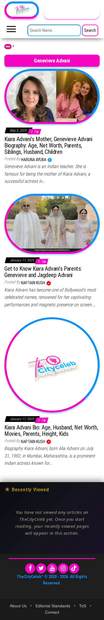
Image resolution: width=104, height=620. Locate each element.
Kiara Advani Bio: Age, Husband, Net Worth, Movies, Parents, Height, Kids (51, 430)
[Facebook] (30, 568)
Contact (52, 612)
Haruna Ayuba (34, 159)
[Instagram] (63, 568)
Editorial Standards (53, 606)
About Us (18, 606)
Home (8, 46)
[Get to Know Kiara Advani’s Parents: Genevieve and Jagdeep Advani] (52, 223)
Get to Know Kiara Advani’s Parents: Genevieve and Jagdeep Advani (43, 271)
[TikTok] (74, 568)
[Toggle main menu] (11, 30)
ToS (82, 606)
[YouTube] (52, 568)
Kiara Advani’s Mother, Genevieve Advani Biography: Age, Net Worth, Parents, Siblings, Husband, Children (48, 145)
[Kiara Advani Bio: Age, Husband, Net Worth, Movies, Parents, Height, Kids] (52, 364)
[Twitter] (41, 568)
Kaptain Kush (33, 283)
